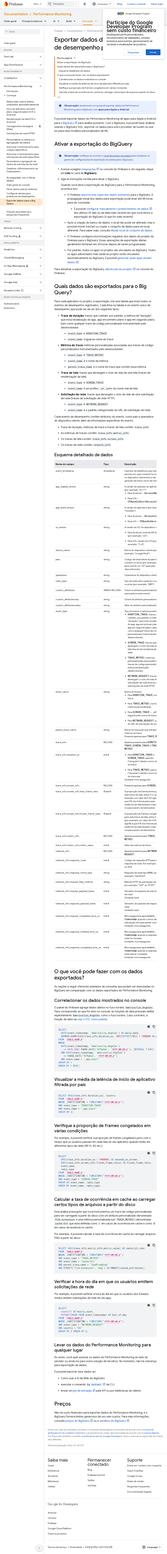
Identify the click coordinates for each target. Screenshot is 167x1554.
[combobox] (62, 4)
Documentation (16, 14)
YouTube (92, 1485)
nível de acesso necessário (117, 155)
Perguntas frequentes (138, 1486)
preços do (77, 1421)
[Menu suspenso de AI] (59, 21)
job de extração (82, 1390)
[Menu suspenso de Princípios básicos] (46, 21)
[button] (19, 56)
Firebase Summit (96, 1475)
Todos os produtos (57, 1533)
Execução (87, 21)
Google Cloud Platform (59, 1528)
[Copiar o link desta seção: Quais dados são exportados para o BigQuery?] (75, 293)
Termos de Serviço (57, 1547)
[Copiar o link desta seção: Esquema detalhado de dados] (116, 455)
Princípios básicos (32, 21)
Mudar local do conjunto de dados (131, 230)
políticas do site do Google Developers (103, 1436)
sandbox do (113, 1421)
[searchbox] (22, 31)
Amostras (53, 1476)
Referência (53, 1470)
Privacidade (76, 1547)
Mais (36, 3)
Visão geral (10, 21)
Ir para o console (136, 3)
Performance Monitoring (52, 14)
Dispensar (133, 52)
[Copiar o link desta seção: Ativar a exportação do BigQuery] (135, 144)
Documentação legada (139, 1491)
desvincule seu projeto (118, 269)
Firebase (58, 31)
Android (52, 1512)
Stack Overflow (135, 1470)
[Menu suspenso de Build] (75, 21)
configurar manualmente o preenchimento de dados (117, 209)
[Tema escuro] (148, 1026)
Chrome (52, 1517)
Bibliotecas (53, 1481)
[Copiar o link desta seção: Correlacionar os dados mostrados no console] (149, 1001)
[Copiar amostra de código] (154, 1026)
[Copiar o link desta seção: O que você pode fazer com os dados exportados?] (87, 978)
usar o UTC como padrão (92, 1019)
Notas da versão (135, 1481)
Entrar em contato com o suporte (144, 1465)
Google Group (134, 1476)
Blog (119, 3)
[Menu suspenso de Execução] (97, 21)
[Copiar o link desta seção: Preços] (74, 1404)
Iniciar (153, 52)
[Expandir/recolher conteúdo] (75, 58)
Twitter (91, 1480)
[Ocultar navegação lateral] (39, 1548)
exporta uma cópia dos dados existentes (105, 195)
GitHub (51, 1486)
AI (54, 21)
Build (69, 21)
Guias (51, 1465)
